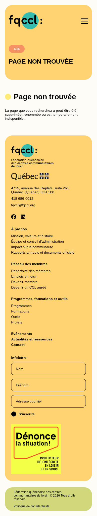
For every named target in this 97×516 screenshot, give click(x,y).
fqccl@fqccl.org (23, 205)
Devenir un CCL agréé (28, 287)
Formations (20, 311)
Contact (18, 345)
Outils (15, 317)
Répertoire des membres (30, 271)
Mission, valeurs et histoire (32, 236)
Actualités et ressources (31, 339)
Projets (16, 322)
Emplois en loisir (24, 276)
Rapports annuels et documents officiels (42, 252)
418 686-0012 (22, 199)
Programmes (21, 306)
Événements (21, 334)
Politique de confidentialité (31, 506)
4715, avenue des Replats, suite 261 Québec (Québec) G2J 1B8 (40, 190)
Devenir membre (24, 282)
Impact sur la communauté (32, 247)
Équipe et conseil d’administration (37, 241)
